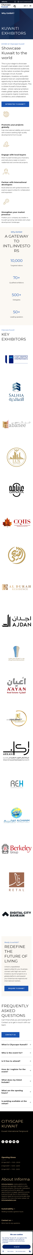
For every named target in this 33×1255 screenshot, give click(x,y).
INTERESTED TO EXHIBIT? (15, 104)
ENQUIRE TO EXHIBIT (16, 988)
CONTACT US (10, 1035)
